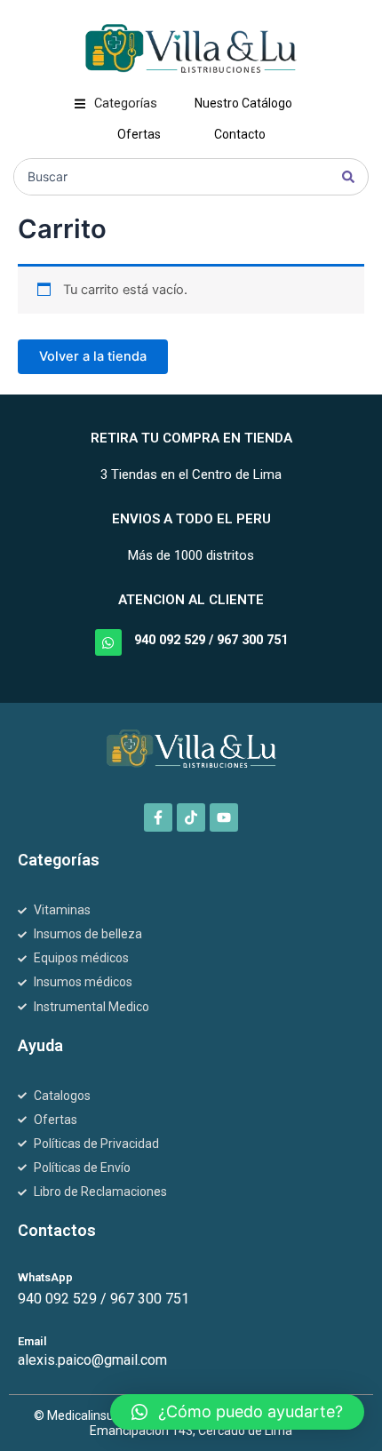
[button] (116, 103)
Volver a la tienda (93, 356)
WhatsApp (45, 1277)
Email (32, 1341)
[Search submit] (348, 177)
